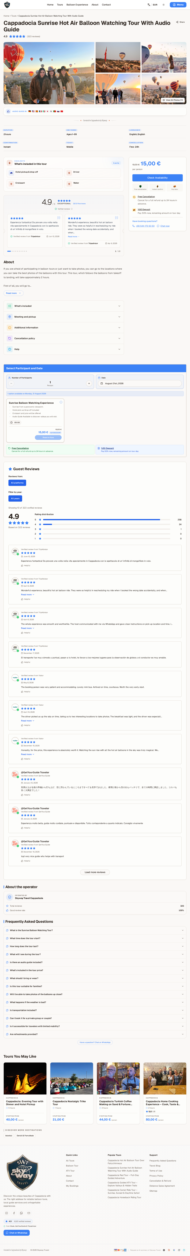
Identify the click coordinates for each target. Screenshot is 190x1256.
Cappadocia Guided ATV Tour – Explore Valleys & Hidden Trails (122, 1184)
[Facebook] (14, 1213)
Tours (60, 4)
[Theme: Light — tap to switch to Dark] (163, 4)
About (95, 4)
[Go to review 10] (26, 251)
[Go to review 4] (15, 251)
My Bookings (72, 1185)
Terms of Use (155, 1170)
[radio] (61, 402)
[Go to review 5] (17, 251)
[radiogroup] (95, 421)
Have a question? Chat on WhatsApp (95, 1042)
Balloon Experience (77, 4)
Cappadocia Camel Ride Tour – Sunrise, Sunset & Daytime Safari (124, 1191)
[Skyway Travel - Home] (7, 4)
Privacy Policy (156, 1175)
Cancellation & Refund (160, 1180)
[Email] (29, 1213)
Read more (72, 236)
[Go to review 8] (22, 251)
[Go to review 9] (24, 251)
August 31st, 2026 (114, 383)
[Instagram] (7, 1213)
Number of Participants (22, 378)
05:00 (17, 422)
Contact (106, 4)
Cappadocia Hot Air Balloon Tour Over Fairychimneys (126, 1162)
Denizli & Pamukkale (25, 1135)
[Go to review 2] (12, 251)
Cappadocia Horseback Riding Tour (124, 1197)
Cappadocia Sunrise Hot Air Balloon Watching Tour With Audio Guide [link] (51, 16)
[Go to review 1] (9, 251)
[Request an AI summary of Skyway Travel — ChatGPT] (164, 1250)
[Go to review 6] (19, 251)
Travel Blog (154, 1165)
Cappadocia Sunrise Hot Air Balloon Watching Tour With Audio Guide (125, 1169)
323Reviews (79, 203)
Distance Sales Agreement (162, 1185)
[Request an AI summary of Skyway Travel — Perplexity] (184, 1250)
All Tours (70, 1160)
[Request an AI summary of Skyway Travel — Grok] (179, 1250)
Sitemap (153, 1191)
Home (50, 4)
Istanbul (8, 1135)
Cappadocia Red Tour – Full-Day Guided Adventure (123, 1176)
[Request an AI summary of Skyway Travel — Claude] (169, 1250)
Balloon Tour (72, 1165)
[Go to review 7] (21, 251)
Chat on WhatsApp (18, 1232)
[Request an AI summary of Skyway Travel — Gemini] (174, 1250)
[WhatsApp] (21, 1213)
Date (104, 378)
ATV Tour (70, 1170)
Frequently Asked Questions (162, 1160)
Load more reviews (95, 872)
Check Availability (157, 177)
